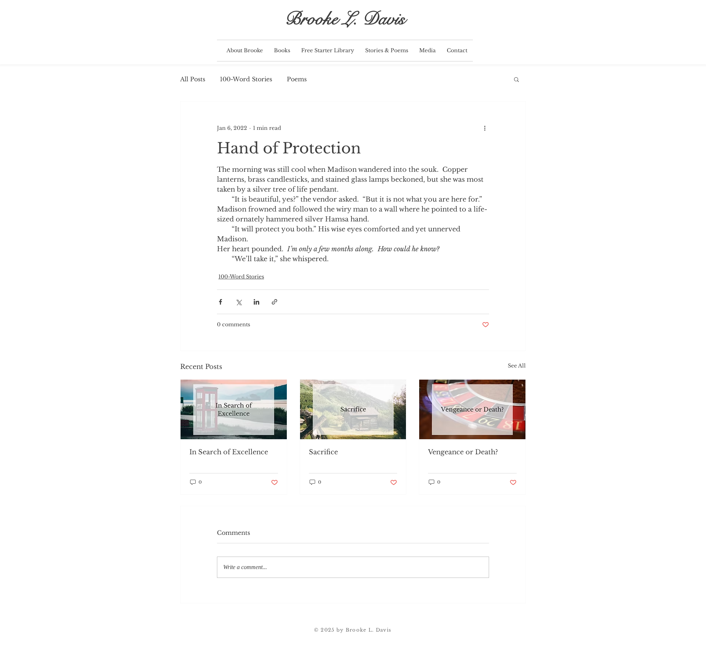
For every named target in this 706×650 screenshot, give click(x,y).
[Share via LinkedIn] (256, 301)
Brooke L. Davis (345, 19)
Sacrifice (323, 452)
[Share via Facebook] (220, 301)
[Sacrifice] (353, 409)
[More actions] (484, 128)
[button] (282, 50)
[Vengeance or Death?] (472, 409)
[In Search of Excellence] (234, 409)
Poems (297, 79)
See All (517, 365)
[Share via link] (274, 301)
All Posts (192, 79)
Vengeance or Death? (463, 452)
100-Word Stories (246, 79)
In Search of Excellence (228, 452)
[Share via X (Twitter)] (238, 301)
